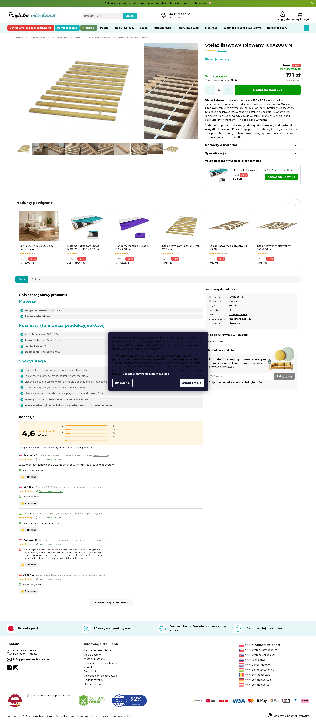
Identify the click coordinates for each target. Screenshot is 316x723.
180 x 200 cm (236, 297)
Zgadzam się (191, 382)
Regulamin (90, 671)
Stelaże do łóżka (215, 341)
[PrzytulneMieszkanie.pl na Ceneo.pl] (92, 700)
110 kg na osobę (238, 314)
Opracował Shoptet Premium (291, 715)
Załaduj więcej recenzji (110, 602)
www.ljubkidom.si (255, 659)
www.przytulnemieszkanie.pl (262, 644)
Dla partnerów (92, 684)
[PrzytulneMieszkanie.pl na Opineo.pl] (50, 695)
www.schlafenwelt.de (258, 679)
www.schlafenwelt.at (257, 684)
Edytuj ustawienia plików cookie (111, 716)
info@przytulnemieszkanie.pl (32, 659)
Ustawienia (122, 382)
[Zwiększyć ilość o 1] (228, 90)
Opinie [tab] (35, 279)
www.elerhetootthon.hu (259, 669)
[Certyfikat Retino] (129, 700)
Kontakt (89, 667)
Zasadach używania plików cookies (146, 373)
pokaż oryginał (100, 455)
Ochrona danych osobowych (101, 675)
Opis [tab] (22, 279)
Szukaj (129, 15)
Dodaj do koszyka (267, 90)
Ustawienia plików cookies (138, 366)
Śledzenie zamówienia (97, 650)
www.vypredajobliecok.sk (260, 654)
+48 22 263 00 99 (24, 650)
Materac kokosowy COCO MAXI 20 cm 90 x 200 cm (264, 170)
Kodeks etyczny (93, 679)
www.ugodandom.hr (257, 664)
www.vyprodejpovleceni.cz (261, 649)
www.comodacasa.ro (257, 674)
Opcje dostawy (220, 59)
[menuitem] (30, 28)
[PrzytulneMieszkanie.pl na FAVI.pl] (15, 700)
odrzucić (117, 370)
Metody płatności (94, 658)
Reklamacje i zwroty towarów (102, 663)
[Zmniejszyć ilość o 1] (210, 90)
